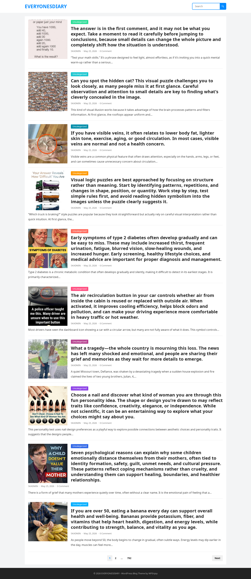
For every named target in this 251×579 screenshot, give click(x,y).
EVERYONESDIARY (46, 6)
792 (129, 558)
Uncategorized (80, 21)
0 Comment (106, 51)
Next (217, 558)
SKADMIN (76, 51)
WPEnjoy (153, 573)
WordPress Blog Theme (133, 573)
